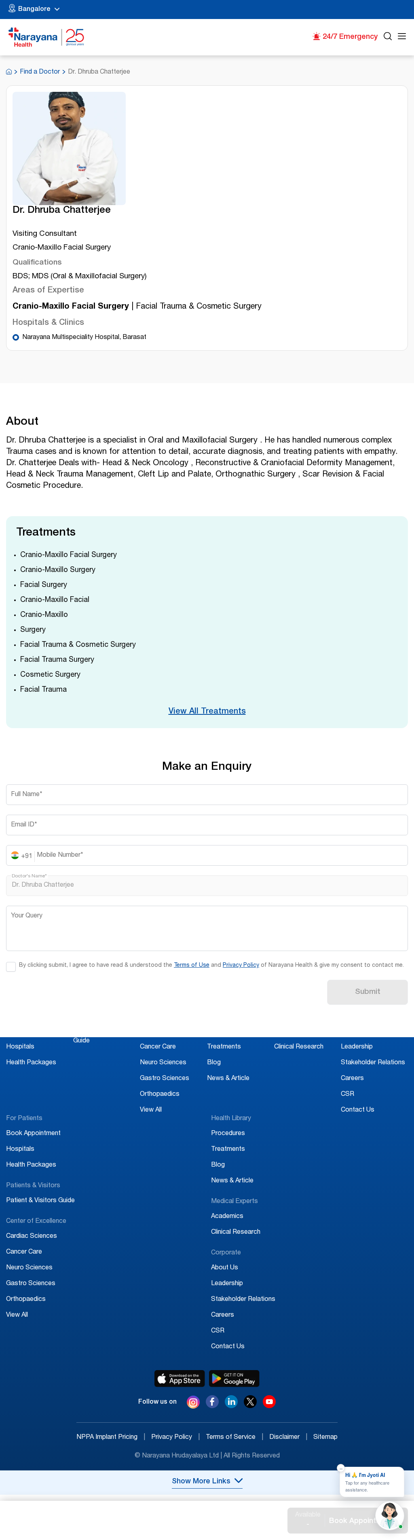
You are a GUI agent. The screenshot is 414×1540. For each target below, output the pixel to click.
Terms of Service (234, 1437)
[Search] (388, 37)
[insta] (193, 1403)
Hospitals (20, 1047)
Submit (367, 992)
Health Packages (31, 1063)
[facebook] (212, 1406)
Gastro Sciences (164, 1079)
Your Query (26, 916)
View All (151, 1110)
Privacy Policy (241, 965)
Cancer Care (158, 1047)
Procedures (224, 1031)
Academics (290, 1031)
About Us (354, 1031)
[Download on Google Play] (234, 1378)
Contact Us (357, 1110)
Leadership (357, 1047)
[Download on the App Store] (179, 1378)
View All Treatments (207, 712)
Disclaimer (288, 1437)
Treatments (224, 1047)
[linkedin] (231, 1406)
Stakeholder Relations (373, 1063)
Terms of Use (191, 965)
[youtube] (269, 1406)
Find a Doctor (40, 72)
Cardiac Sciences (165, 1031)
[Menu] (402, 37)
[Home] (46, 37)
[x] (250, 1406)
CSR (347, 1094)
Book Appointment (33, 1031)
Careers (352, 1079)
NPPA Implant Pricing (110, 1437)
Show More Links (201, 1481)
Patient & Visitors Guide (40, 1201)
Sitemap (325, 1437)
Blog (214, 1063)
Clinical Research (298, 1047)
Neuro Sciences (163, 1063)
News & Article (228, 1079)
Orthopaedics (160, 1094)
